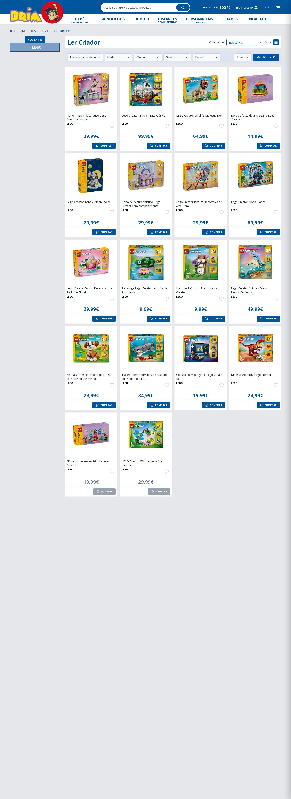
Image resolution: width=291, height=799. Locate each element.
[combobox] (145, 7)
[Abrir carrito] (277, 7)
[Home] (11, 31)
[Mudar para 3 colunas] (276, 42)
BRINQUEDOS (26, 31)
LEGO (44, 31)
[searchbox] (138, 7)
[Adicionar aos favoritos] (267, 7)
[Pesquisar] (183, 7)
